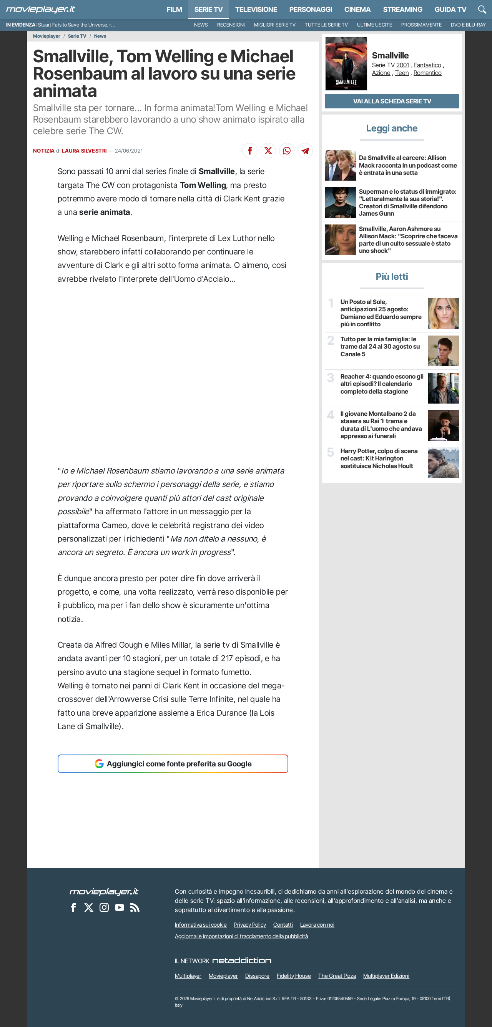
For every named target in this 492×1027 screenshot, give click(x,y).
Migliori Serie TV (275, 25)
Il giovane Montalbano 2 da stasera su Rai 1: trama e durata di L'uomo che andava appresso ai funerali (381, 425)
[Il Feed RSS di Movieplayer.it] (135, 907)
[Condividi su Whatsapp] (286, 150)
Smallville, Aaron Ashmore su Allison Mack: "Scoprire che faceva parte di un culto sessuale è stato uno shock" (408, 240)
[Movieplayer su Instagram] (104, 907)
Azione (381, 72)
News (201, 25)
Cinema (357, 9)
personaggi (310, 9)
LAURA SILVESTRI (84, 151)
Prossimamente (421, 25)
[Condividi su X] (268, 150)
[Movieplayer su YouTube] (119, 907)
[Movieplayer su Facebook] (73, 907)
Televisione (256, 9)
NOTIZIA (44, 151)
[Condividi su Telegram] (305, 150)
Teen (402, 72)
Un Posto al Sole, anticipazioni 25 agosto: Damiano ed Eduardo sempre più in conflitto (381, 313)
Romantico (428, 72)
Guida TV (451, 9)
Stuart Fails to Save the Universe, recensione (85, 25)
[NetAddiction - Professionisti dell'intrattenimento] (242, 961)
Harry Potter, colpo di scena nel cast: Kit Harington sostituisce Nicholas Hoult (379, 458)
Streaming (402, 9)
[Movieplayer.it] (40, 9)
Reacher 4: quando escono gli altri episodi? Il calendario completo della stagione (382, 384)
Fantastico (427, 65)
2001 (402, 65)
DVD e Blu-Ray (468, 25)
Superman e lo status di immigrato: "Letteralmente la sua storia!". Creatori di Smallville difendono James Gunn (408, 203)
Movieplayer (46, 36)
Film (174, 9)
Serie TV (208, 9)
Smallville (390, 55)
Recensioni (231, 25)
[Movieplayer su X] (88, 907)
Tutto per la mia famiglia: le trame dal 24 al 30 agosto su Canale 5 (380, 346)
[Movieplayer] (104, 891)
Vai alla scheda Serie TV (392, 101)
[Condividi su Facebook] (250, 150)
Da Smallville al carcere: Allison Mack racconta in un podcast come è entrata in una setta (408, 165)
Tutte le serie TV (326, 25)
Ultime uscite (374, 25)
